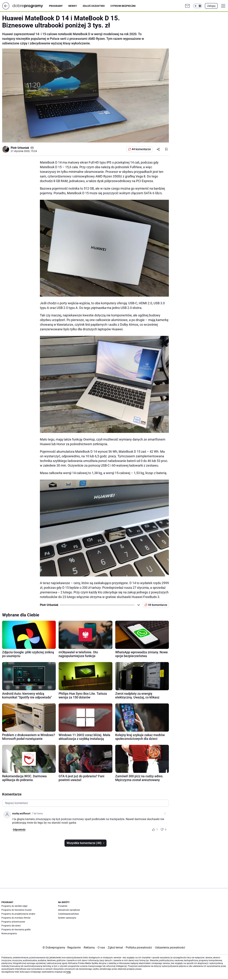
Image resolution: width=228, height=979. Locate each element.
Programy (56, 5)
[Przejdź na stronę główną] (5, 8)
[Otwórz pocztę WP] (187, 6)
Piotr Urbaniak (20, 147)
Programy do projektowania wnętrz (18, 914)
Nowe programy (9, 933)
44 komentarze (141, 149)
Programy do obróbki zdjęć (14, 906)
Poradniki (62, 906)
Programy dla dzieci (11, 925)
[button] (197, 6)
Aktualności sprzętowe (69, 910)
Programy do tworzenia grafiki (16, 929)
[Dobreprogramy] (30, 6)
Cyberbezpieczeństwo (68, 914)
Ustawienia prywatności (169, 947)
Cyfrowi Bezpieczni (123, 5)
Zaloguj (211, 5)
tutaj (68, 972)
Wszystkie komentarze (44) (84, 843)
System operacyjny (67, 918)
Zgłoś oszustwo (94, 5)
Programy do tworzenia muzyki (16, 910)
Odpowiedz (19, 829)
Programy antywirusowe (13, 921)
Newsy (72, 5)
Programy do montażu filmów (15, 918)
